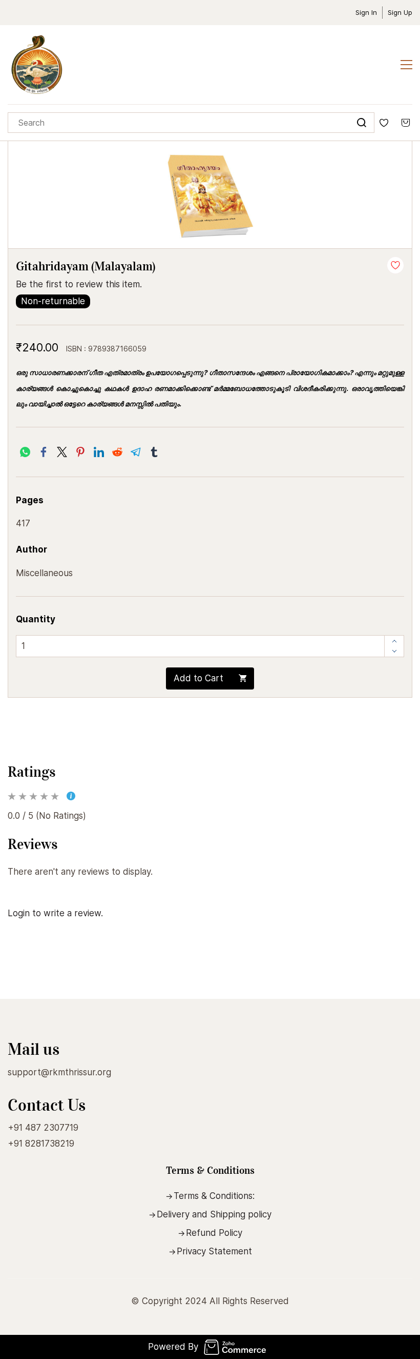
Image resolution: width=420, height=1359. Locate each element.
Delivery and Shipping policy (214, 1214)
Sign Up (400, 12)
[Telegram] (135, 452)
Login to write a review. (55, 913)
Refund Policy (214, 1233)
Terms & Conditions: (214, 1196)
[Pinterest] (80, 452)
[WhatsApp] (25, 452)
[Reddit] (117, 452)
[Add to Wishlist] (395, 265)
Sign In (366, 12)
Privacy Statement (214, 1251)
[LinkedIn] (99, 452)
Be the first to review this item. (79, 284)
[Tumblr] (154, 452)
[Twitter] (62, 452)
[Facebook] (43, 452)
